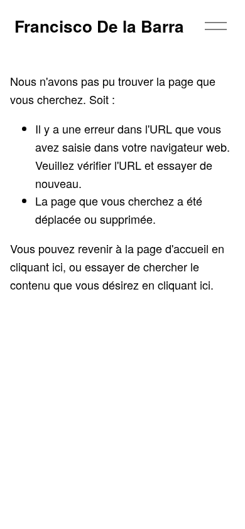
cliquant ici (36, 266)
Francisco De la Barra (99, 26)
